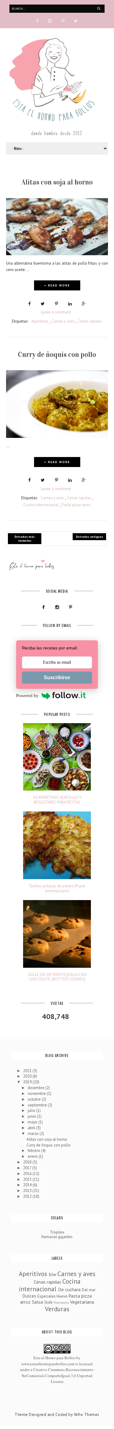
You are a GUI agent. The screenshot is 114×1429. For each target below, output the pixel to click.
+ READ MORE (57, 285)
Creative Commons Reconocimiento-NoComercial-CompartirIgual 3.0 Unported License (58, 1375)
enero (33, 1156)
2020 (28, 1076)
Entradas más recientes (25, 539)
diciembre (36, 1087)
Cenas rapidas (90, 321)
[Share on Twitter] (43, 304)
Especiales (46, 1296)
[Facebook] (37, 20)
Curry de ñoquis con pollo (57, 354)
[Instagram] (50, 20)
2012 (28, 1196)
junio (32, 1116)
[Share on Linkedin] (70, 304)
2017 (27, 1167)
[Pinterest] (63, 20)
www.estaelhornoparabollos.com (47, 1363)
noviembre (37, 1093)
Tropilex (57, 1232)
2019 (28, 1082)
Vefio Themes (86, 1414)
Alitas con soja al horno (57, 182)
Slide (48, 1302)
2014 (28, 1184)
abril (32, 1127)
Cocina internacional (41, 504)
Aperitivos (39, 321)
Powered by (27, 695)
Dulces (29, 1296)
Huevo (62, 1296)
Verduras (57, 1309)
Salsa (37, 1302)
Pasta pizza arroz (76, 504)
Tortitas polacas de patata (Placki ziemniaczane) (57, 888)
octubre (35, 1099)
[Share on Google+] (84, 304)
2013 (28, 1190)
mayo (33, 1122)
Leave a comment (56, 312)
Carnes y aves (63, 321)
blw (52, 1274)
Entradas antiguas (89, 537)
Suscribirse (57, 677)
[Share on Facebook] (29, 304)
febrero (34, 1150)
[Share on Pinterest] (56, 304)
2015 (28, 1179)
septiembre (38, 1105)
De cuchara (69, 1289)
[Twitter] (76, 20)
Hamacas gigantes (57, 1236)
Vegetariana (82, 1302)
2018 (28, 1162)
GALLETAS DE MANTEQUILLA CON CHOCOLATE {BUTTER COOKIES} (57, 977)
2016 (28, 1173)
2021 (28, 1070)
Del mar (88, 1289)
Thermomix (61, 1302)
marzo (34, 1133)
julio (32, 1110)
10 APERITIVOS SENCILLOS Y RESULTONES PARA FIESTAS (57, 799)
